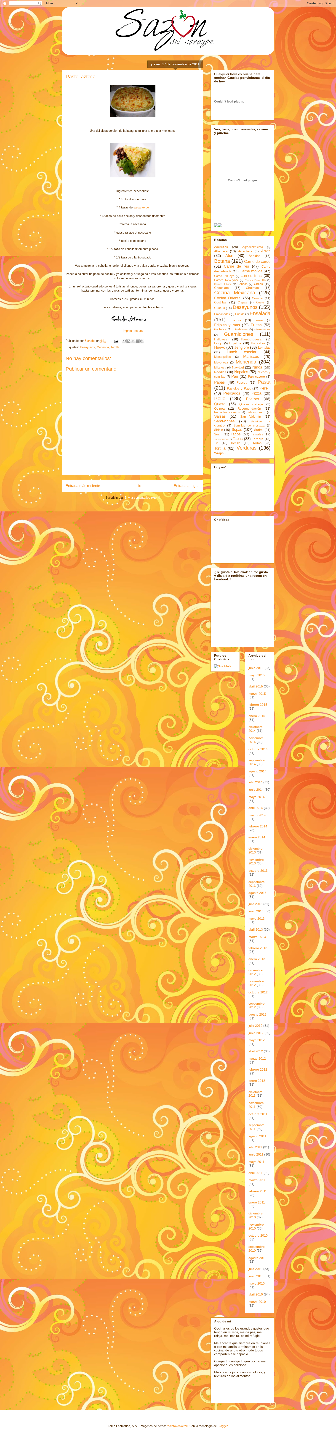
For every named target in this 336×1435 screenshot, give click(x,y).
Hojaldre (235, 343)
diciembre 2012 (255, 972)
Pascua (242, 382)
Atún (229, 255)
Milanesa (220, 367)
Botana (222, 261)
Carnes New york (226, 280)
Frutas (256, 325)
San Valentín (250, 416)
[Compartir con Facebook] (137, 341)
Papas (219, 382)
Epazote (235, 320)
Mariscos (251, 356)
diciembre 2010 (255, 1215)
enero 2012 (256, 1080)
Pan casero (256, 376)
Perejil (265, 388)
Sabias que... (256, 412)
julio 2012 (255, 1025)
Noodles (220, 372)
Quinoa (219, 408)
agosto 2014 (257, 771)
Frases (259, 320)
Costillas (220, 302)
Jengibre (241, 347)
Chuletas (252, 288)
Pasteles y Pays (239, 388)
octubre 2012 (258, 992)
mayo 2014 (256, 797)
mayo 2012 (256, 1040)
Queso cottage (251, 404)
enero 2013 (256, 959)
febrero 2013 (257, 948)
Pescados (231, 393)
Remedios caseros (227, 412)
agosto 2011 (257, 1136)
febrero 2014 (257, 826)
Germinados (262, 329)
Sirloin (218, 430)
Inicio (137, 486)
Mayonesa (221, 362)
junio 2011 (255, 1154)
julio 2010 (255, 1269)
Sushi (218, 434)
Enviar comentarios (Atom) (142, 497)
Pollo (219, 398)
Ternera (257, 439)
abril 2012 (255, 1051)
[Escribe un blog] (128, 341)
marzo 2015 (257, 693)
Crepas (242, 302)
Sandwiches (224, 421)
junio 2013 (256, 911)
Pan (234, 376)
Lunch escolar (242, 352)
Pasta (264, 382)
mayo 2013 (256, 918)
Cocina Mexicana (234, 292)
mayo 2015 (256, 675)
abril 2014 (255, 808)
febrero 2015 (257, 704)
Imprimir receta (133, 330)
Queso (219, 404)
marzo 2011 (257, 1180)
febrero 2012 (257, 1069)
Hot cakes (258, 343)
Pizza (256, 393)
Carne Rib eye (224, 276)
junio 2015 (256, 668)
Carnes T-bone (223, 284)
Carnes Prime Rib (255, 280)
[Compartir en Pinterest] (141, 341)
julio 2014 (255, 782)
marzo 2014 (257, 815)
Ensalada (260, 313)
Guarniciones (238, 334)
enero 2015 (256, 716)
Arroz (265, 251)
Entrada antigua (187, 486)
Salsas (220, 416)
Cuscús (219, 308)
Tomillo (235, 443)
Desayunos (87, 347)
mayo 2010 (256, 1283)
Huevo (219, 347)
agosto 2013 (257, 893)
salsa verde (141, 207)
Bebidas (254, 256)
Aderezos (221, 247)
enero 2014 (256, 837)
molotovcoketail (177, 1426)
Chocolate (221, 288)
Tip (216, 443)
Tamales (257, 434)
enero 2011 (256, 1202)
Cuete (260, 302)
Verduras (246, 448)
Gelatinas (241, 329)
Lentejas (264, 347)
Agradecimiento (252, 247)
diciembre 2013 (255, 850)
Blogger (222, 1426)
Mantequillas (222, 356)
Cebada (242, 284)
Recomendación (249, 408)
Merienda (103, 347)
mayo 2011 (256, 1162)
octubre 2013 (258, 870)
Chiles (258, 284)
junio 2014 (256, 789)
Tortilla (115, 347)
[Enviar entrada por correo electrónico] (116, 340)
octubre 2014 (258, 749)
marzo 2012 (257, 1058)
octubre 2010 (258, 1235)
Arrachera (245, 251)
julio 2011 (255, 1147)
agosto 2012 (257, 1014)
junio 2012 (256, 1033)
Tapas (238, 439)
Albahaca (221, 251)
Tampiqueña (221, 439)
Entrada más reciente (83, 486)
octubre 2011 (257, 1114)
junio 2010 (256, 1276)
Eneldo (239, 314)
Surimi (258, 430)
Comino (257, 298)
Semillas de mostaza (249, 425)
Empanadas (222, 314)
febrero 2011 (257, 1191)
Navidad (238, 367)
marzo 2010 (257, 1301)
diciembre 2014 (255, 728)
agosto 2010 (257, 1258)
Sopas (237, 429)
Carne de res (236, 266)
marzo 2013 (257, 937)
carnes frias (251, 276)
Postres (252, 399)
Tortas (257, 443)
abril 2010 (255, 1294)
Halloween (221, 339)
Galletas (220, 329)
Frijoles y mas (227, 325)
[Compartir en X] (133, 341)
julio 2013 (255, 904)
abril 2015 (255, 686)
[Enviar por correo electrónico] (124, 341)
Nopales (241, 372)
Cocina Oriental (227, 298)
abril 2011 (255, 1173)
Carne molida (251, 271)
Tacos (236, 434)
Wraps (219, 453)
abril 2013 (255, 929)
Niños (257, 367)
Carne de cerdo (257, 261)
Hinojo (218, 343)
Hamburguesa (251, 339)
